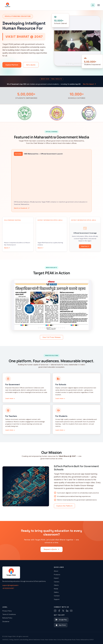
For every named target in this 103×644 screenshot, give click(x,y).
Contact (57, 596)
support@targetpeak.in (10, 585)
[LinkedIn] (67, 611)
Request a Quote (51, 549)
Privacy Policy (7, 611)
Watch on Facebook (21, 208)
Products (57, 575)
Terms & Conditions (9, 614)
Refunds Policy (7, 618)
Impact (56, 578)
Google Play (63, 620)
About (56, 571)
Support (57, 599)
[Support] (93, 5)
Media (56, 589)
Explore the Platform (64, 506)
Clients (56, 585)
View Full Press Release (51, 337)
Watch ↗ (7, 248)
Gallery (56, 592)
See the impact (89, 84)
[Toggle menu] (99, 5)
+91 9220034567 (8, 588)
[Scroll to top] (97, 639)
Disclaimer (5, 621)
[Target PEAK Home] (7, 5)
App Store (62, 625)
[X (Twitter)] (63, 611)
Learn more (10, 398)
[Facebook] (59, 611)
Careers (56, 582)
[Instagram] (55, 611)
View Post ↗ (85, 246)
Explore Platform (12, 65)
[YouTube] (71, 611)
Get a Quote (30, 65)
